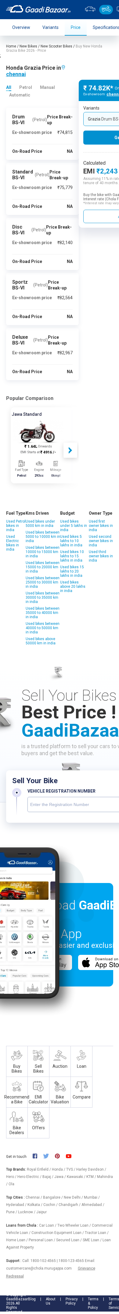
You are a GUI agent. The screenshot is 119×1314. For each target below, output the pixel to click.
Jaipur (41, 1212)
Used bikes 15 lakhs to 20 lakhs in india (72, 571)
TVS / (71, 1169)
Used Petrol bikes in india (16, 525)
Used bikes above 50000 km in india (41, 641)
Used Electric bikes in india (12, 543)
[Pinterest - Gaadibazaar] (60, 1157)
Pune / (12, 1212)
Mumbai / (92, 1197)
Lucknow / (27, 1212)
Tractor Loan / (97, 1233)
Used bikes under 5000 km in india (40, 523)
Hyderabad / (16, 1205)
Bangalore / (53, 1197)
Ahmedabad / (92, 1205)
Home (11, 46)
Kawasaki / (76, 1177)
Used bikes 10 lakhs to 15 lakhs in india (72, 556)
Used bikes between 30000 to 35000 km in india (43, 597)
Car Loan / (48, 1225)
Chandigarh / (70, 1205)
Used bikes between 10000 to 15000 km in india (43, 551)
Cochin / (51, 1205)
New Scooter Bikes (56, 46)
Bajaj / (48, 1177)
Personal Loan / (42, 1240)
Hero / (11, 1177)
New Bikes (28, 46)
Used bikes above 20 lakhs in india (72, 586)
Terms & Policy (93, 1303)
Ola (11, 1184)
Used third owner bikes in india (101, 556)
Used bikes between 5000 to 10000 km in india (43, 536)
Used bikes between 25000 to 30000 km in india (43, 582)
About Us (51, 1301)
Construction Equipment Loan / (58, 1233)
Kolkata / (35, 1205)
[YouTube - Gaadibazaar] (72, 1156)
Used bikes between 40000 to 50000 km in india (43, 628)
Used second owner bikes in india (101, 540)
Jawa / (60, 1177)
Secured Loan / (69, 1240)
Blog (32, 1299)
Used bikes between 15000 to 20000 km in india (43, 567)
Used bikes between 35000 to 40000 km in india (43, 612)
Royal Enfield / (39, 1169)
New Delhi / (74, 1197)
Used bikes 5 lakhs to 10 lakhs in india (71, 540)
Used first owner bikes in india (101, 525)
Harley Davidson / (91, 1169)
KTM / (91, 1177)
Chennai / (34, 1197)
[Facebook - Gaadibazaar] (38, 1157)
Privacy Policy (72, 1301)
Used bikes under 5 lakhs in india (73, 525)
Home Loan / (17, 1240)
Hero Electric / (29, 1177)
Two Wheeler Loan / (74, 1225)
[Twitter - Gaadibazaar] (49, 1157)
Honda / (59, 1169)
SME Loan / (93, 1240)
